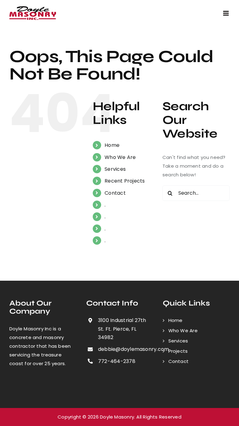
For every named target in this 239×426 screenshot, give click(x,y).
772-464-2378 (116, 361)
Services (115, 169)
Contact (115, 193)
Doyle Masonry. (117, 417)
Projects (178, 351)
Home (112, 145)
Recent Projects (125, 180)
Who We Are (120, 157)
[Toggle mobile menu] (226, 13)
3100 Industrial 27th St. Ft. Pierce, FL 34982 (122, 329)
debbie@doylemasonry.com (125, 349)
